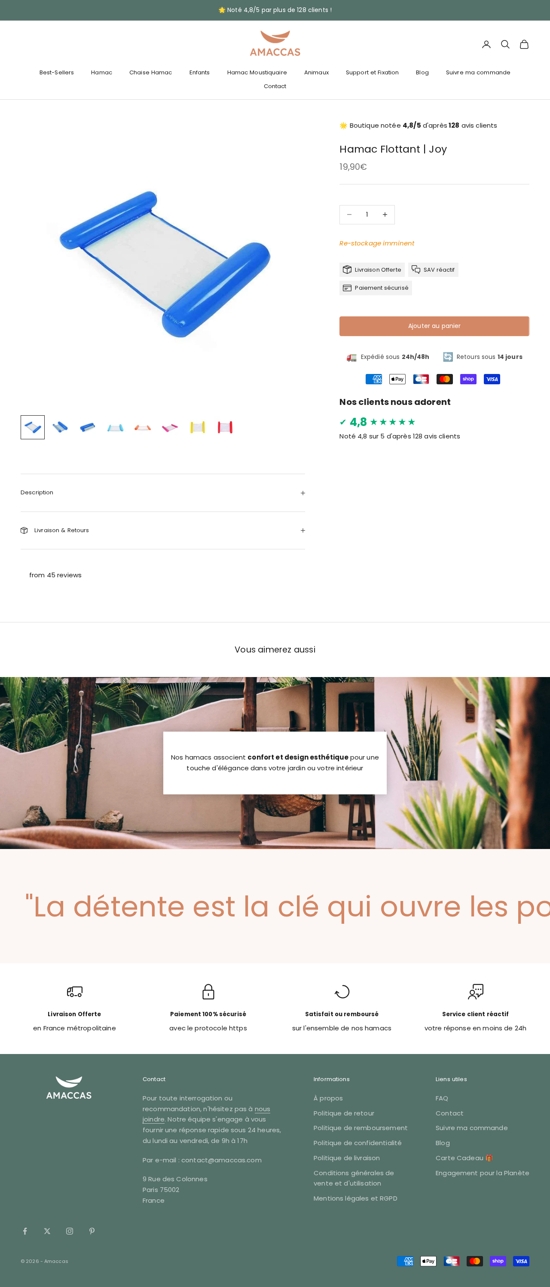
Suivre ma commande (478, 72)
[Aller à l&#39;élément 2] (60, 427)
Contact (275, 86)
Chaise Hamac (150, 72)
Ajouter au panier (434, 326)
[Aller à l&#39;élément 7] (198, 427)
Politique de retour (344, 1113)
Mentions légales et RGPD (355, 1198)
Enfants (199, 72)
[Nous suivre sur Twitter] (47, 1231)
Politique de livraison (347, 1157)
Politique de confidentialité (358, 1142)
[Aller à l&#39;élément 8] (225, 427)
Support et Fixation (372, 72)
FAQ (442, 1098)
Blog (422, 72)
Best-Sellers (57, 72)
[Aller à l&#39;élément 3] (88, 427)
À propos (328, 1098)
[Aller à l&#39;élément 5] (143, 427)
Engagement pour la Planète (482, 1172)
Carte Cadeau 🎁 (464, 1157)
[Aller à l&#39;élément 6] (170, 427)
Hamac (101, 72)
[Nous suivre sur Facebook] (25, 1231)
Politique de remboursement (361, 1127)
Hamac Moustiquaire (257, 72)
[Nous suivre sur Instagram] (69, 1231)
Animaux (316, 72)
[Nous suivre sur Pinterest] (92, 1231)
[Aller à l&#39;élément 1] (33, 427)
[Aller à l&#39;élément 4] (115, 427)
